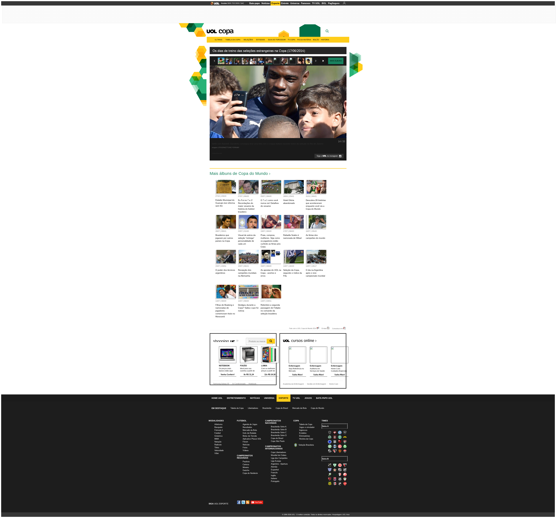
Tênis (216, 447)
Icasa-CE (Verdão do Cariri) (334, 474)
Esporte (275, 3)
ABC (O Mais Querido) (329, 465)
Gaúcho (246, 470)
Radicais (218, 445)
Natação (217, 442)
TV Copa (291, 40)
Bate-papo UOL (324, 398)
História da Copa (306, 439)
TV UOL (316, 3)
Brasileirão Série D (279, 435)
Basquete (218, 427)
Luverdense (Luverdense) (329, 474)
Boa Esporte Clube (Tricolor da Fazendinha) (334, 469)
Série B (325, 459)
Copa (225, 30)
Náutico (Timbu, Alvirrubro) (345, 474)
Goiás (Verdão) (329, 446)
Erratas (324, 328)
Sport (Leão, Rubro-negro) (340, 451)
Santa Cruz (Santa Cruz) (334, 483)
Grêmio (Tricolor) (334, 446)
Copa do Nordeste (250, 473)
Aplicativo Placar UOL (252, 439)
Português (275, 481)
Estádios (260, 40)
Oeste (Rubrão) (329, 479)
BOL (324, 3)
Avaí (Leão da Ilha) (329, 469)
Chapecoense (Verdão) (329, 437)
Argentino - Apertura (279, 464)
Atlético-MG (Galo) (329, 432)
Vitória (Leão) (345, 451)
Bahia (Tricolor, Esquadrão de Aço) (340, 432)
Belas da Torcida (250, 436)
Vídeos (246, 450)
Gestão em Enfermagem (316, 384)
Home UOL (217, 398)
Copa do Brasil (282, 408)
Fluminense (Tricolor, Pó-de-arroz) (345, 441)
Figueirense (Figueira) (334, 441)
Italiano (274, 478)
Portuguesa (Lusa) (345, 479)
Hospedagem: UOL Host (341, 514)
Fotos (245, 447)
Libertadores (253, 408)
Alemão (274, 467)
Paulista (246, 461)
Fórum (245, 442)
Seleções (248, 40)
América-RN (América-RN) (340, 465)
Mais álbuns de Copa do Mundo (239, 173)
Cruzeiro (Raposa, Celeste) (329, 441)
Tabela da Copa (232, 40)
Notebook (252, 384)
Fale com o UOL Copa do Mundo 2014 (302, 328)
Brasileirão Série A (278, 427)
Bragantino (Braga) (340, 469)
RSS (248, 502)
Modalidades (216, 420)
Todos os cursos (336, 339)
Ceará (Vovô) (345, 469)
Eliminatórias (304, 436)
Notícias (265, 3)
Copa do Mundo (317, 408)
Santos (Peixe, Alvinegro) (329, 451)
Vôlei (216, 453)
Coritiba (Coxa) (340, 437)
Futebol (217, 433)
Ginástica (218, 436)
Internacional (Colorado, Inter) (340, 446)
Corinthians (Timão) (334, 437)
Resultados (247, 427)
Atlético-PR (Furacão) (334, 432)
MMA (216, 439)
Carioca (246, 464)
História (325, 40)
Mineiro (246, 467)
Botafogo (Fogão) (345, 432)
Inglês (273, 475)
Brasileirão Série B (279, 429)
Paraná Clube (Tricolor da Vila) (334, 479)
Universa (294, 3)
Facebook (239, 502)
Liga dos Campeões (279, 458)
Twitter (243, 502)
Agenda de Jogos (250, 424)
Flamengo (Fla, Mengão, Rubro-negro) (340, 441)
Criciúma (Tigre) (345, 437)
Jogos (308, 398)
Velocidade (219, 450)
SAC (242, 3)
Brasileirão (267, 408)
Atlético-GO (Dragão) (345, 465)
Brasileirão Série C (279, 432)
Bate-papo (254, 3)
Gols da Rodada (249, 433)
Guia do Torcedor (277, 40)
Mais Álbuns (336, 61)
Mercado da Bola (299, 408)
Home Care (333, 384)
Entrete (285, 3)
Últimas (218, 40)
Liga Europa (276, 461)
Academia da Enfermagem (293, 384)
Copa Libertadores (278, 452)
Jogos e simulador (306, 427)
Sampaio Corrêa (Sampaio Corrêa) (329, 483)
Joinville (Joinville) (340, 474)
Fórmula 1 (218, 430)
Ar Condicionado (239, 384)
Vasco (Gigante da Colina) (340, 483)
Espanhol (275, 470)
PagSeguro (333, 3)
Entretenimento (236, 398)
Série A (325, 426)
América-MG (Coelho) (334, 465)
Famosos (305, 3)
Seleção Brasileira (306, 445)
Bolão (316, 40)
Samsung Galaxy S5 (221, 384)
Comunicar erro (337, 328)
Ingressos (303, 430)
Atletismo (218, 424)
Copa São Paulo (278, 441)
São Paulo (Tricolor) (334, 451)
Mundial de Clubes (278, 455)
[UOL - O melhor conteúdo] (214, 4)
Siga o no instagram (327, 156)
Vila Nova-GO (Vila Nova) (345, 483)
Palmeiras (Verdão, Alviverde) (345, 446)
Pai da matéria (304, 40)
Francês (274, 473)
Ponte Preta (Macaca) (340, 479)
